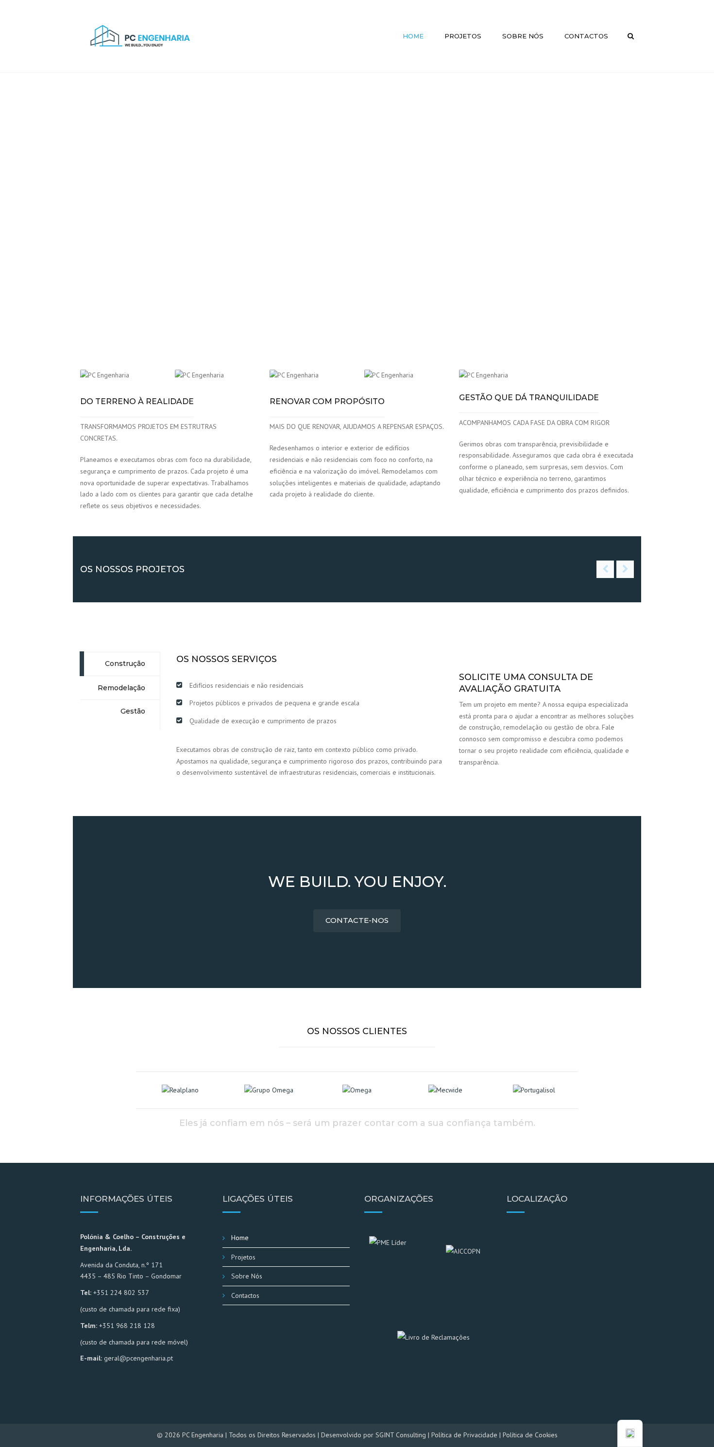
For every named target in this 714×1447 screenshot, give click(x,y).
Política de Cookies (530, 1434)
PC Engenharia (202, 1434)
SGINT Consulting (400, 1434)
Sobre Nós (523, 36)
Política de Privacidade (464, 1434)
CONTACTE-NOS (357, 920)
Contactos (586, 36)
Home (413, 36)
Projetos (462, 36)
